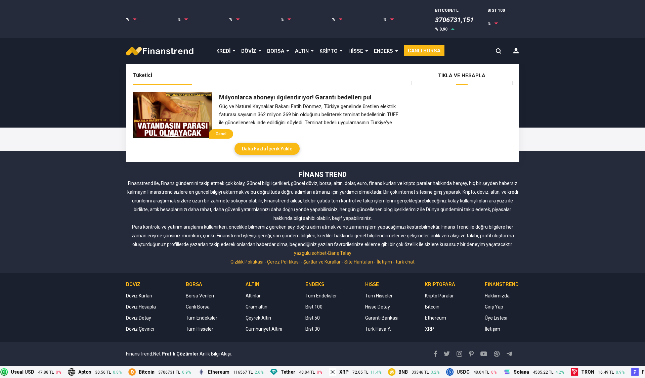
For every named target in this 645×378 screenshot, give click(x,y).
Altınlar (253, 295)
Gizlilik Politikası (246, 262)
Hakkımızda (497, 295)
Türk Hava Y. (378, 329)
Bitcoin (432, 306)
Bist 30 (312, 329)
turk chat (405, 262)
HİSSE (355, 51)
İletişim (384, 262)
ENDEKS (383, 51)
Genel (221, 134)
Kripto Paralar (439, 295)
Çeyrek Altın (258, 318)
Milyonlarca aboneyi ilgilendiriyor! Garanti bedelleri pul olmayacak (295, 97)
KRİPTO (328, 51)
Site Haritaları (358, 262)
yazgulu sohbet (310, 253)
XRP (429, 329)
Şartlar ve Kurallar (322, 262)
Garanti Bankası (381, 318)
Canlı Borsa (198, 306)
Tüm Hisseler (199, 329)
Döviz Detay (138, 318)
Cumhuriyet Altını (264, 329)
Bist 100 (313, 306)
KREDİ (223, 51)
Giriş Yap (494, 306)
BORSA (275, 51)
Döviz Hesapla (141, 306)
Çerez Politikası (283, 262)
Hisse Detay (377, 306)
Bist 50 (312, 318)
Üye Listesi (496, 318)
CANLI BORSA (424, 51)
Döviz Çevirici (140, 329)
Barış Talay (339, 253)
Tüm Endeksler (201, 318)
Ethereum (435, 318)
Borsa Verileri (200, 295)
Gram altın (256, 306)
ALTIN (302, 51)
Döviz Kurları (139, 295)
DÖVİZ (248, 51)
